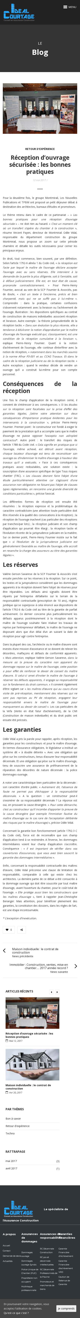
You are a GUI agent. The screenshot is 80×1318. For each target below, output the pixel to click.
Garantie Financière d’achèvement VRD (66, 1266)
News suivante (59, 972)
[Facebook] (33, 929)
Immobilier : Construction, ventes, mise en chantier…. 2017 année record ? (38, 966)
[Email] (56, 929)
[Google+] (45, 929)
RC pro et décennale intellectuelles (47, 1261)
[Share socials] (21, 930)
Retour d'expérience (40, 149)
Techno (10, 1133)
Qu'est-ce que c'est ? (16, 1313)
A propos (9, 1234)
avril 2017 (11, 1168)
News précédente (22, 956)
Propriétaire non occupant (29, 1280)
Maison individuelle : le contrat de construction (35, 950)
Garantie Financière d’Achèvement (66, 1252)
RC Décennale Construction (47, 1250)
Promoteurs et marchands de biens (47, 1285)
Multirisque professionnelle (28, 1288)
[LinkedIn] (50, 929)
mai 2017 (11, 1161)
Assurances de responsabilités (51, 1235)
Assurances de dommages (29, 1237)
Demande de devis (12, 1256)
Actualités (7, 1261)
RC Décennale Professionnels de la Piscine (48, 1273)
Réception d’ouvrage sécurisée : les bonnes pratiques (29, 1035)
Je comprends (66, 1308)
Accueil (6, 1245)
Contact (6, 1250)
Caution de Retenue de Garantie (64, 1281)
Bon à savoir (13, 1118)
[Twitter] (39, 929)
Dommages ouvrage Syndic (29, 1263)
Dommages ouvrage (27, 1254)
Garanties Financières (67, 1235)
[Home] (19, 7)
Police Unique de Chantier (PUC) (29, 1271)
